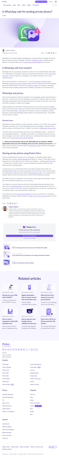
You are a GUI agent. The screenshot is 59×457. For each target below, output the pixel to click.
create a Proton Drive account (37, 196)
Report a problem (24, 447)
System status (6, 447)
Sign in (51, 1)
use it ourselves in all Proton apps (41, 81)
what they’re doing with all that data (22, 138)
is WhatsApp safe (36, 60)
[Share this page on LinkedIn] (53, 53)
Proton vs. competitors (8, 411)
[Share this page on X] (46, 53)
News (18, 5)
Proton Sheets (6, 384)
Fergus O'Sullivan (10, 50)
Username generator (7, 397)
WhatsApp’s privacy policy (48, 128)
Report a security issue (37, 447)
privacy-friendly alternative (21, 159)
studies (36, 85)
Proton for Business (35, 378)
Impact (32, 400)
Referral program (6, 432)
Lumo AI (32, 370)
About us (32, 394)
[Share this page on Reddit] (49, 53)
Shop (31, 408)
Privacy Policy (5, 454)
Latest (14, 5)
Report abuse (15, 447)
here (16, 111)
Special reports (6, 408)
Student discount (6, 406)
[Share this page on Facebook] (51, 53)
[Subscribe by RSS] (53, 5)
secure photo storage (24, 194)
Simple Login (33, 376)
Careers (32, 406)
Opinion (29, 5)
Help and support (7, 426)
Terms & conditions (13, 454)
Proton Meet (33, 367)
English (53, 447)
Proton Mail (5, 364)
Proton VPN (5, 373)
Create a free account (41, 1)
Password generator (7, 394)
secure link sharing (16, 186)
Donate (32, 411)
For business (36, 5)
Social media (5, 424)
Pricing (32, 381)
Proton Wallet (5, 378)
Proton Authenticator (35, 364)
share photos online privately (32, 62)
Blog (31, 414)
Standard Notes (34, 373)
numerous (30, 85)
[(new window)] (3, 349)
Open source (5, 403)
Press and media (6, 435)
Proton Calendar (6, 367)
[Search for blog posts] (56, 5)
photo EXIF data (50, 161)
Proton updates (7, 5)
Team (31, 397)
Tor (3, 400)
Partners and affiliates (8, 429)
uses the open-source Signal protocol (20, 83)
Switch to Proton (34, 384)
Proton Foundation (35, 403)
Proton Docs (5, 381)
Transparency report (22, 454)
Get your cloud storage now (29, 235)
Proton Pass (5, 376)
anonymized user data (35, 173)
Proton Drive (12, 171)
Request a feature (7, 449)
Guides (23, 5)
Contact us (5, 438)
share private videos (35, 145)
